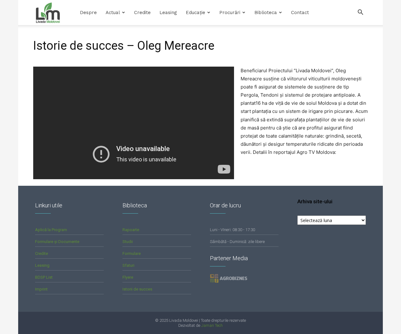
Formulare (131, 253)
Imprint (41, 289)
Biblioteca (265, 12)
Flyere (127, 277)
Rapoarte (130, 229)
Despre (88, 12)
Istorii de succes (137, 289)
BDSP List (44, 277)
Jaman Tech (212, 325)
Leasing (168, 12)
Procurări (229, 12)
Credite (142, 12)
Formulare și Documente (57, 241)
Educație (195, 12)
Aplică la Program (51, 229)
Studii (127, 241)
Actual (113, 12)
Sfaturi (128, 265)
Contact (300, 12)
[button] (360, 13)
